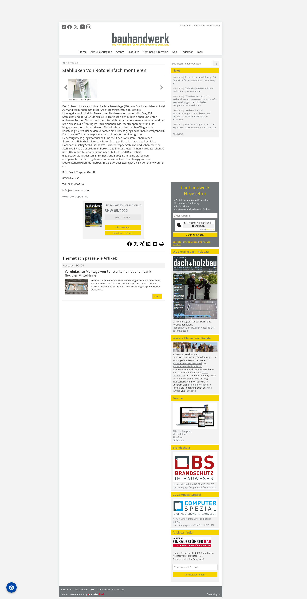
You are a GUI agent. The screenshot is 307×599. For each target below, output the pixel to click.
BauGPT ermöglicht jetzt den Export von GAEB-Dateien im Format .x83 (194, 126)
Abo (174, 52)
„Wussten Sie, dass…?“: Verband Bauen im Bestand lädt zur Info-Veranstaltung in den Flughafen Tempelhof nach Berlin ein (195, 101)
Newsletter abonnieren (192, 25)
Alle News (178, 133)
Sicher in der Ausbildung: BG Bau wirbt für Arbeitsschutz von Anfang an (194, 80)
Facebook (191, 390)
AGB (92, 589)
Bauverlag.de (214, 594)
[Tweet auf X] (136, 245)
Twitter (176, 390)
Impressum (118, 589)
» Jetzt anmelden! (195, 234)
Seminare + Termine (155, 52)
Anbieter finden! (196, 574)
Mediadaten (213, 25)
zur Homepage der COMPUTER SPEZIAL (193, 525)
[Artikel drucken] (161, 244)
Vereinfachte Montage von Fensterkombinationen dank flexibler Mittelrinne (108, 273)
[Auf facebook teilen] (129, 245)
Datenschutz (103, 589)
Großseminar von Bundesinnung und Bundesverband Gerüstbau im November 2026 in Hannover (192, 115)
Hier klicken (198, 225)
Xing (209, 387)
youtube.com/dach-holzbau (187, 366)
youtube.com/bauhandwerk (187, 363)
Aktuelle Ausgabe (101, 52)
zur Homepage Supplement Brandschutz (194, 487)
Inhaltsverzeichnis (122, 233)
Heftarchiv (178, 440)
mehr (157, 296)
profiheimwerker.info (199, 384)
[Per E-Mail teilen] (155, 244)
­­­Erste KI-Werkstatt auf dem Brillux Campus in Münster (193, 90)
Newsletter (66, 589)
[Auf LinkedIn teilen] (149, 245)
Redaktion (187, 52)
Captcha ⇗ (207, 229)
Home (83, 52)
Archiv (120, 52)
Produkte (133, 52)
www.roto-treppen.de (75, 196)
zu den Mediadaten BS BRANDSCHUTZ (193, 484)
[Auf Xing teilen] (142, 245)
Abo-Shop (178, 437)
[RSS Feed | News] (64, 27)
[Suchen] (216, 63)
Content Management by (74, 594)
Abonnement (123, 227)
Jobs (200, 52)
